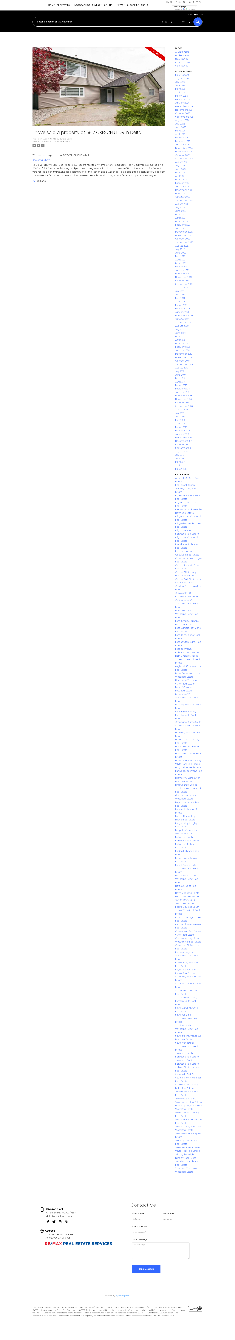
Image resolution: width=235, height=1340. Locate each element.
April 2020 (180, 340)
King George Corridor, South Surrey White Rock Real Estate (188, 788)
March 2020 (181, 343)
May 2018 (180, 420)
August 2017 (181, 451)
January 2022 (182, 270)
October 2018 (182, 402)
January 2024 (182, 186)
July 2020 (180, 329)
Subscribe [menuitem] (133, 5)
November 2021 (183, 277)
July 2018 (179, 413)
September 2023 (184, 200)
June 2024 (180, 169)
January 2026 (182, 102)
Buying (96, 5)
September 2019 (184, 364)
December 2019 (183, 353)
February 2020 (183, 346)
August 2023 (181, 204)
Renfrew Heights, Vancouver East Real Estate (186, 956)
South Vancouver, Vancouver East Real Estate (186, 1046)
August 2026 (182, 78)
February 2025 (183, 141)
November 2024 (183, 151)
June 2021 (180, 294)
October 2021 (182, 280)
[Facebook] (49, 1222)
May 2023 (180, 214)
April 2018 (180, 423)
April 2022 (180, 259)
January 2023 (182, 228)
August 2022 (181, 245)
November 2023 (183, 193)
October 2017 (182, 444)
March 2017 (181, 469)
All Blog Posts (182, 51)
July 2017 (179, 454)
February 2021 (182, 308)
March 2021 (181, 305)
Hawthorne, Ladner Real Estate (56, 141)
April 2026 (180, 92)
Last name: (168, 1213)
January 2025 (182, 144)
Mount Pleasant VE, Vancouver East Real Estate (186, 869)
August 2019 (181, 367)
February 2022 (182, 266)
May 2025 (180, 130)
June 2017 (180, 458)
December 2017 (183, 437)
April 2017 (180, 465)
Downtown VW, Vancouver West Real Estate (187, 614)
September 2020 (184, 322)
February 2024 (182, 183)
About (144, 5)
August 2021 (181, 287)
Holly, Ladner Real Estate (188, 767)
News (120, 5)
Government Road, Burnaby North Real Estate (185, 715)
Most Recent (182, 75)
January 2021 (182, 312)
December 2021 (183, 273)
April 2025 (180, 134)
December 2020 (184, 315)
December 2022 (184, 231)
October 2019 (182, 360)
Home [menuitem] (51, 5)
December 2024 (184, 148)
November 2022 (183, 235)
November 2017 (183, 441)
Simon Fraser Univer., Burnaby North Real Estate (186, 1001)
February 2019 (182, 388)
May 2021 (180, 298)
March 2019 (181, 385)
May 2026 (180, 88)
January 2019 (182, 392)
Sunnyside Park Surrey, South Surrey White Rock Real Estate (188, 1078)
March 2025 (181, 137)
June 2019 (180, 374)
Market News (182, 55)
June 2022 (180, 252)
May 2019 (180, 378)
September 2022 (184, 242)
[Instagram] (61, 1222)
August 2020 (182, 325)
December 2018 (183, 395)
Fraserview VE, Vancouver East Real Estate (186, 698)
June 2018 (180, 416)
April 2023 (180, 217)
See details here (41, 160)
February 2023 (182, 224)
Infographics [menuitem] (82, 5)
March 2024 (181, 179)
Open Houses (182, 62)
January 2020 (182, 350)
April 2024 (180, 176)
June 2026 (180, 85)
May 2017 (180, 461)
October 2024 (182, 155)
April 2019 (180, 381)
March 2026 (181, 95)
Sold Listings (181, 65)
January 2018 (182, 434)
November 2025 (183, 109)
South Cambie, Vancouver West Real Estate (187, 1018)
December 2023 (184, 190)
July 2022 (180, 249)
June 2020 (180, 333)
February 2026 (183, 99)
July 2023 (180, 207)
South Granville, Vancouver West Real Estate (187, 1029)
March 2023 (181, 221)
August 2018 (181, 409)
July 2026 (180, 82)
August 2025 (182, 120)
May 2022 (180, 256)
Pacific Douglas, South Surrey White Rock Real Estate (187, 910)
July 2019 (179, 371)
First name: (138, 1213)
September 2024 (184, 158)
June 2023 (180, 211)
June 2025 (180, 127)
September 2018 (184, 406)
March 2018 (181, 427)
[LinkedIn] (67, 1222)
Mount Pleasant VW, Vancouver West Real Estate (187, 879)
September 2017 (183, 448)
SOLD (200, 15)
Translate (191, 9)
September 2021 (184, 284)
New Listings (181, 58)
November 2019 (183, 357)
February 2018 (182, 430)
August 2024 (181, 162)
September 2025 (184, 116)
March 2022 (181, 263)
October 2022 (182, 238)
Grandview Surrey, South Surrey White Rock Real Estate (188, 725)
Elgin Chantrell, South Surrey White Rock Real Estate (187, 659)
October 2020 (182, 319)
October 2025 (182, 113)
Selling (108, 5)
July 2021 (179, 291)
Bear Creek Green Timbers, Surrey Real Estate (185, 488)
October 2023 (182, 196)
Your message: (140, 1239)
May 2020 (180, 336)
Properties (63, 5)
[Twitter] (55, 1222)
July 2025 (180, 123)
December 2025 (184, 106)
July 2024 (180, 165)
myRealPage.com (122, 1296)
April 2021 (180, 301)
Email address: (140, 1226)
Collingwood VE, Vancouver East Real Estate (186, 604)
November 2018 (183, 399)
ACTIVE (190, 15)
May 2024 (180, 172)
